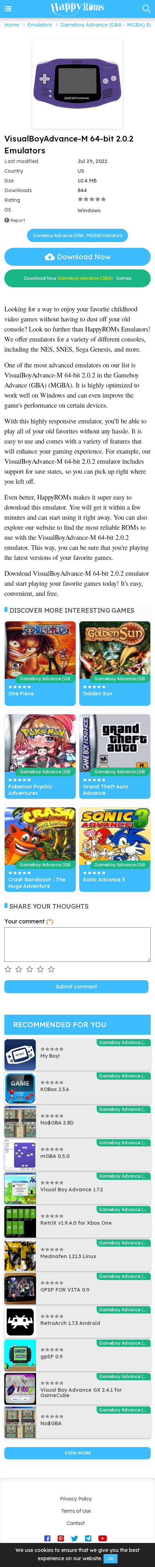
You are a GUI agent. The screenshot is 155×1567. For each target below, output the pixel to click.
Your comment (28, 921)
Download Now (84, 256)
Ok (110, 1558)
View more (78, 1453)
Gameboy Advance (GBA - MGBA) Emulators (77, 235)
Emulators (39, 25)
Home (11, 25)
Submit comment (76, 986)
